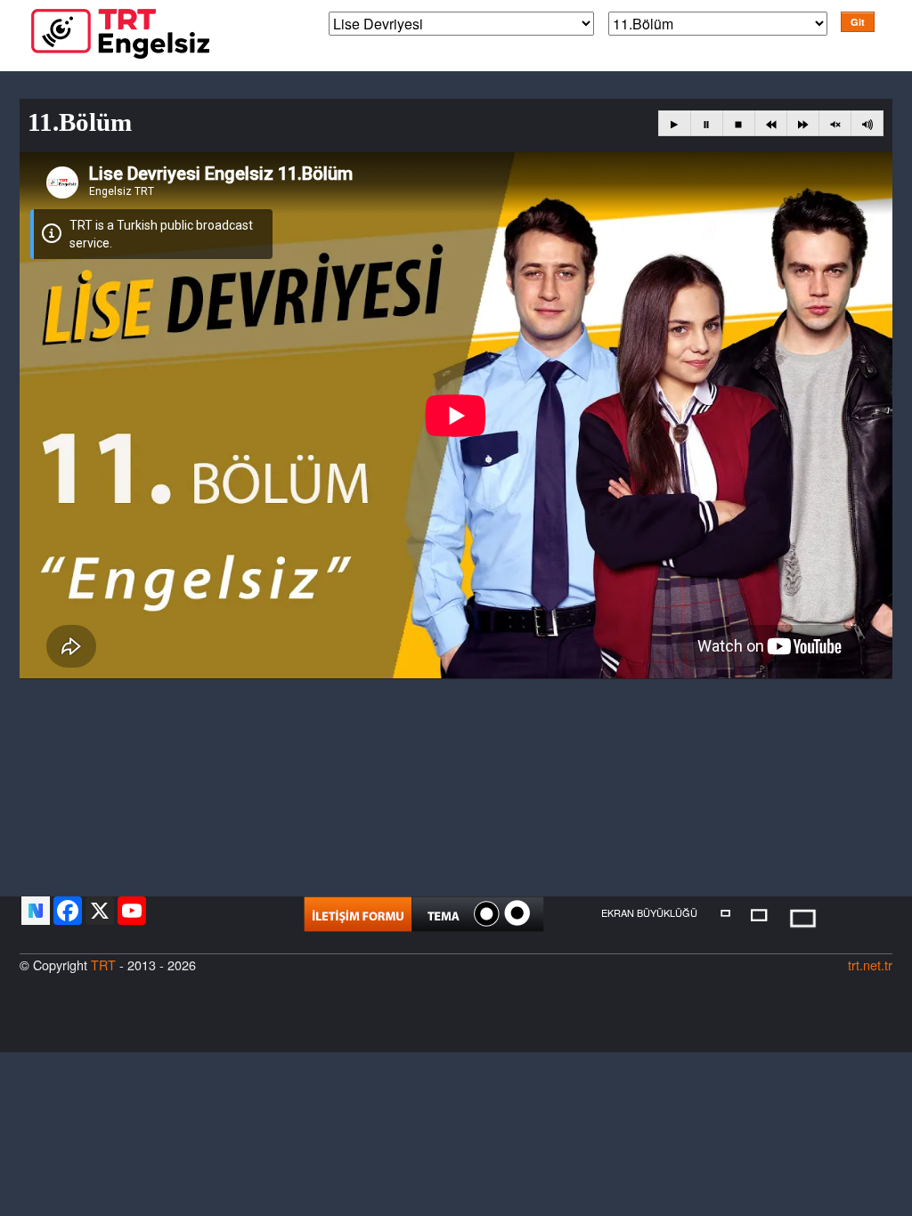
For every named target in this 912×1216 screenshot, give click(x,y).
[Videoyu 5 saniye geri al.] (770, 123)
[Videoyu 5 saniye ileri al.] (802, 123)
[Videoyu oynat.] (674, 123)
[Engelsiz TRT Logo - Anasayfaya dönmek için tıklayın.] (120, 31)
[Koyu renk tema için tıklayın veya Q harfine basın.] (486, 913)
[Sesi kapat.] (834, 123)
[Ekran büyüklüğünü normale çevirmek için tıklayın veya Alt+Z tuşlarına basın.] (725, 912)
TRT (103, 964)
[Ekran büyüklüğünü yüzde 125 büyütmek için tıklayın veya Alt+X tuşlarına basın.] (759, 913)
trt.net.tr (870, 964)
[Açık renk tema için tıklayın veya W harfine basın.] (517, 913)
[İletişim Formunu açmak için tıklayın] (357, 914)
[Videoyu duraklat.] (706, 123)
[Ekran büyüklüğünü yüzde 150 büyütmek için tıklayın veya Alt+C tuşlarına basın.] (802, 916)
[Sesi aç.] (867, 123)
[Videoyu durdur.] (738, 123)
